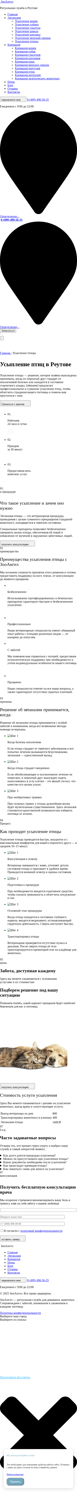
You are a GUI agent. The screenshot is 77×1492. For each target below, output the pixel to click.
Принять (15, 1481)
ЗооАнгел (6, 1)
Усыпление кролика (27, 34)
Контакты (13, 92)
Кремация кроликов (27, 58)
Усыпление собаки (27, 24)
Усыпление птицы (26, 41)
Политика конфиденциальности (20, 1312)
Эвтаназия (14, 17)
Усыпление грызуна (27, 27)
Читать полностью (15, 1474)
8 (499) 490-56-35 (38, 99)
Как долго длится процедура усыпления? (29, 1155)
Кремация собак (25, 51)
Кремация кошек (25, 48)
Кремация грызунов (28, 54)
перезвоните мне (11, 99)
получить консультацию (15, 544)
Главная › (6, 353)
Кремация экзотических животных (37, 78)
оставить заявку (10, 1239)
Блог (10, 85)
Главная (12, 14)
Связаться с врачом (13, 404)
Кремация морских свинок (32, 65)
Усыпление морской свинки (33, 38)
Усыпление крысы (26, 31)
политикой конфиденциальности (41, 1230)
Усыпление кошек (26, 21)
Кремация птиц (25, 71)
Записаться (8, 330)
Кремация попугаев (27, 68)
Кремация (13, 44)
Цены (11, 81)
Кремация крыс (25, 61)
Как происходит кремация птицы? (25, 1165)
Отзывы (12, 88)
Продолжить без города (15, 1377)
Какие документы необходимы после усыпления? (35, 1162)
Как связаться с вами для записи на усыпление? (33, 1169)
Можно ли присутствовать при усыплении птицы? (35, 1158)
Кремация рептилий (28, 75)
